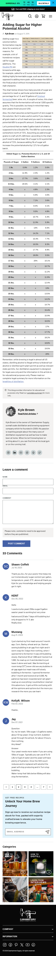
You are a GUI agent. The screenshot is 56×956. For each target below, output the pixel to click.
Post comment (16, 543)
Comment (7, 498)
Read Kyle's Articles (27, 414)
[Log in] (37, 16)
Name (5, 477)
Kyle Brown (9, 34)
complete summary (34, 393)
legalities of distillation (13, 381)
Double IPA (8, 67)
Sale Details (44, 3)
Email (5, 486)
